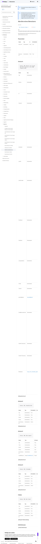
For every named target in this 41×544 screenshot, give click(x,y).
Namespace (5, 96)
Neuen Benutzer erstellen (9, 145)
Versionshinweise (5, 19)
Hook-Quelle (6, 81)
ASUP (4, 39)
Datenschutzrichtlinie (13, 543)
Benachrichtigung (6, 98)
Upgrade (5, 121)
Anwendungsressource (7, 49)
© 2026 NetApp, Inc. (3, 541)
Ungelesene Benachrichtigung (8, 119)
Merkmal (5, 76)
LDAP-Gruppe (6, 85)
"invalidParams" (30, 455)
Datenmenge (6, 156)
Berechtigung (6, 67)
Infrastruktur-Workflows (6, 28)
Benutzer (5, 124)
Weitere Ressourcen (6, 158)
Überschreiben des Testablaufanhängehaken (8, 74)
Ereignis (5, 69)
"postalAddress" (30, 297)
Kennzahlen (5, 94)
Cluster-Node (6, 62)
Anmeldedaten (6, 64)
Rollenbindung (6, 102)
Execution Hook (6, 71)
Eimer (4, 54)
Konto (5, 41)
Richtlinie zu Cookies (21, 543)
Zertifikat (5, 56)
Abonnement (6, 113)
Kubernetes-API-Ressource (8, 83)
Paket (4, 100)
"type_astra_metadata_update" (33, 371)
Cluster (5, 60)
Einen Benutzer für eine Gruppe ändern (10, 139)
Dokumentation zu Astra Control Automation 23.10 (8, 17)
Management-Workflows (6, 30)
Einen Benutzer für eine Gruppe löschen (10, 143)
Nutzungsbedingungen (4, 543)
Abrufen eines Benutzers (9, 149)
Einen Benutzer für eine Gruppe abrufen (10, 136)
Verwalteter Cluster (7, 91)
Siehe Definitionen (23, 527)
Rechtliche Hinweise (6, 160)
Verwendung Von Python (6, 32)
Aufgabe (5, 115)
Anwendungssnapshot (7, 47)
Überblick (6, 126)
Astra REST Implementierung (7, 26)
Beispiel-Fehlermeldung (24, 519)
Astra (10, 5)
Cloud (4, 58)
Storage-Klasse (6, 111)
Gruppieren (5, 79)
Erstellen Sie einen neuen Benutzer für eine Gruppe (9, 129)
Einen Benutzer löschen (8, 154)
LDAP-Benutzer (6, 87)
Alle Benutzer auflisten (8, 147)
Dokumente (12, 1)
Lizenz (5, 89)
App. (4, 43)
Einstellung (5, 106)
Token (5, 117)
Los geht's (4, 24)
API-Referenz (5, 34)
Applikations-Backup (7, 52)
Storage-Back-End (6, 109)
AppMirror (5, 45)
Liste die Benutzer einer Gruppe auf (10, 132)
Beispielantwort (22, 396)
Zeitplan (5, 104)
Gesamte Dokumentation (4, 5)
